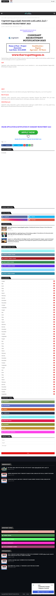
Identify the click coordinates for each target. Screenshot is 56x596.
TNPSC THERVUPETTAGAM (7, 26)
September (28, 307)
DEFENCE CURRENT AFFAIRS (9, 254)
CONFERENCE (6, 416)
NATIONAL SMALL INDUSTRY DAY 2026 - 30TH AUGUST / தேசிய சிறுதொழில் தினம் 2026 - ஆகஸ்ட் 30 (28, 467)
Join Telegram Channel (44, 591)
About (27, 594)
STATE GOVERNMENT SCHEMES (10, 546)
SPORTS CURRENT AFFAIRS (9, 266)
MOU (4, 428)
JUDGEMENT (6, 424)
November (28, 302)
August (28, 281)
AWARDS (5, 409)
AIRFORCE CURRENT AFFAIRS (9, 250)
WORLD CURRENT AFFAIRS (9, 273)
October (28, 305)
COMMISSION (6, 413)
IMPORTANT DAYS (7, 420)
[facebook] (14, 217)
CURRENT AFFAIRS (7, 535)
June (28, 286)
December (28, 300)
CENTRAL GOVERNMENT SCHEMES (10, 531)
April (28, 290)
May (28, 288)
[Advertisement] (28, 7)
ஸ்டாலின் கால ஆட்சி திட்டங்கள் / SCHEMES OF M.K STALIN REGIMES (21, 560)
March (28, 293)
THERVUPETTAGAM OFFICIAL (13, 594)
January (28, 298)
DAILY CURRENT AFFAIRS (8, 539)
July (28, 283)
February (28, 295)
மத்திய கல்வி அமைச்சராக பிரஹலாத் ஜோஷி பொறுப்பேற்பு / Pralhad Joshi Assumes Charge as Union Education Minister (30, 228)
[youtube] (41, 220)
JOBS (5, 17)
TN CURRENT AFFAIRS (8, 269)
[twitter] (41, 217)
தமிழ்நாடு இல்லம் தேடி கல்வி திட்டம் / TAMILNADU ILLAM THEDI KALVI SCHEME (23, 565)
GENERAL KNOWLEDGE (8, 543)
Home (2, 17)
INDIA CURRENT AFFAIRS (8, 262)
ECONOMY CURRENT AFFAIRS (9, 258)
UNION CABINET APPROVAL (9, 432)
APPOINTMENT (6, 405)
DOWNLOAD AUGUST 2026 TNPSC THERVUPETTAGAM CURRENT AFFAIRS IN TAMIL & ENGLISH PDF (29, 479)
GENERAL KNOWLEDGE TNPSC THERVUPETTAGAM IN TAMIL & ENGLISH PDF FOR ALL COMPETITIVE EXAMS (31, 473)
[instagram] (14, 220)
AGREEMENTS (6, 401)
